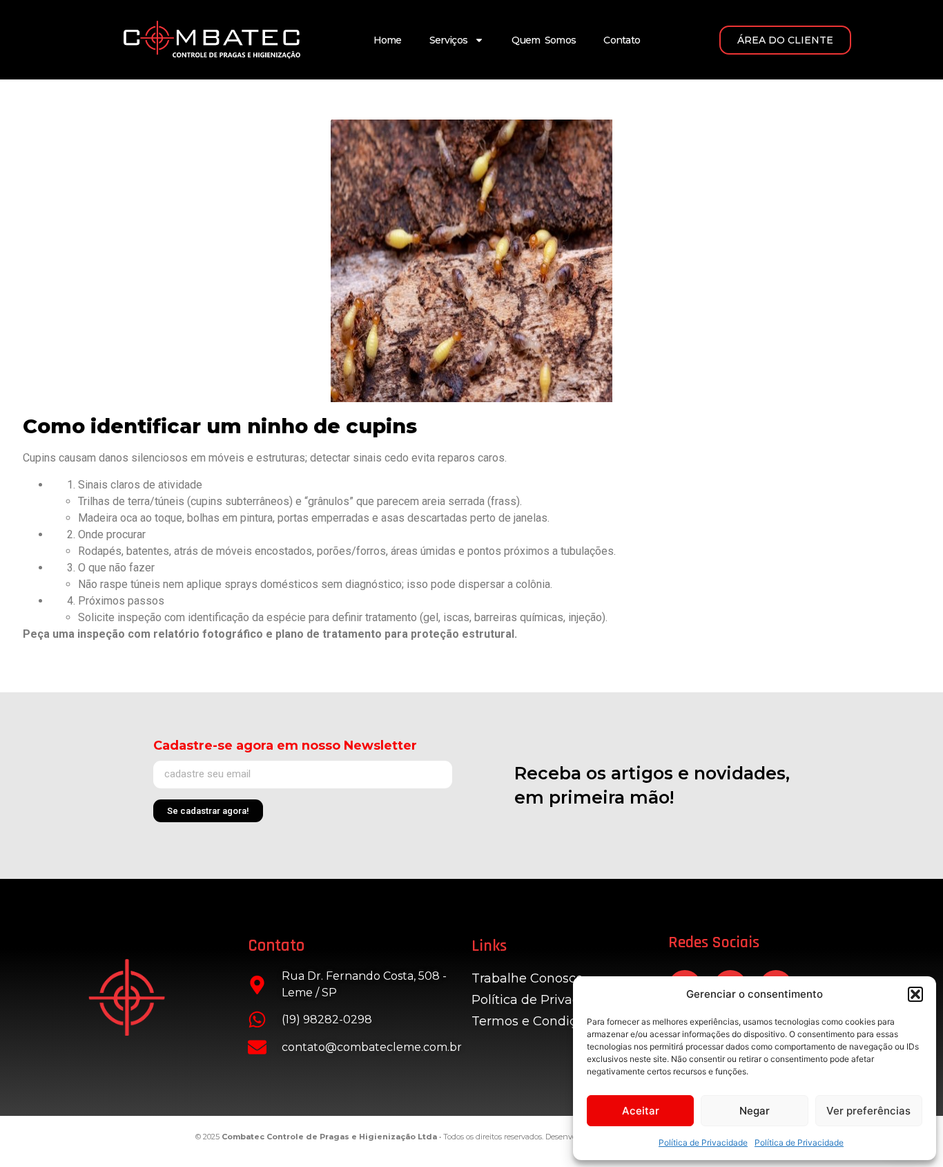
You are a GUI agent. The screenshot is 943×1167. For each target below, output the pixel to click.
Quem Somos (544, 40)
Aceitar (640, 1110)
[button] (915, 994)
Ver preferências (868, 1110)
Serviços (448, 40)
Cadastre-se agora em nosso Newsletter (285, 745)
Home (387, 40)
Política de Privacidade (703, 1142)
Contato (621, 40)
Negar (754, 1110)
